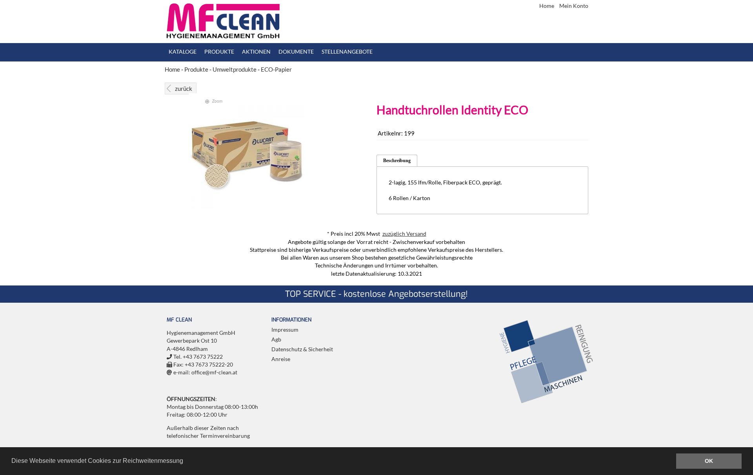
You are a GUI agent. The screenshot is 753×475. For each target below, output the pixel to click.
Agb (276, 339)
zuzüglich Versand (404, 234)
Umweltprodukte (234, 69)
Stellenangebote (347, 52)
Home (547, 6)
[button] (186, 462)
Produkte (219, 52)
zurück (183, 88)
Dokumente (296, 52)
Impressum (284, 330)
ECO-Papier (276, 69)
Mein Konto (573, 6)
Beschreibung (397, 160)
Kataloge (182, 52)
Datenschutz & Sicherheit (302, 349)
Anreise (280, 359)
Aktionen (256, 52)
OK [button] (709, 461)
